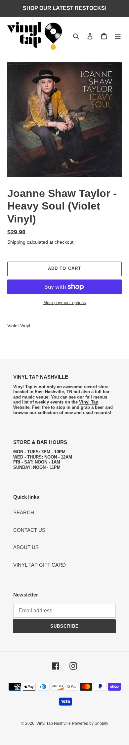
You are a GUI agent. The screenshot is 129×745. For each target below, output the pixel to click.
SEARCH (23, 512)
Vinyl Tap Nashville (53, 723)
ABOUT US (26, 547)
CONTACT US (29, 530)
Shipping (16, 242)
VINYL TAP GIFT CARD (39, 565)
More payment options (64, 302)
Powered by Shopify (90, 723)
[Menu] (118, 36)
